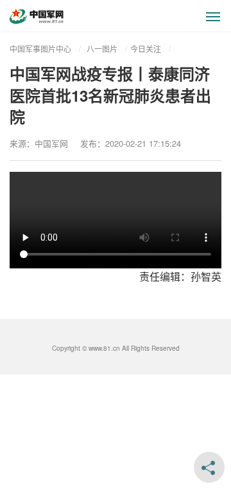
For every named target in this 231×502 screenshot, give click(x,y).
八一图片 (102, 48)
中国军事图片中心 (40, 48)
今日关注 (145, 48)
